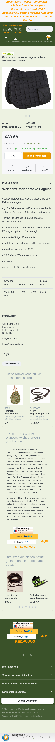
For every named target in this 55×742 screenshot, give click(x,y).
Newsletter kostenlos (14, 692)
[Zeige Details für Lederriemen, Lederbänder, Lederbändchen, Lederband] (15, 581)
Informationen (10, 667)
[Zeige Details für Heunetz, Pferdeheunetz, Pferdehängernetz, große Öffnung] (15, 395)
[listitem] (27, 88)
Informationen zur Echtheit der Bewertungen (27, 739)
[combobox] (39, 29)
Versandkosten (33, 143)
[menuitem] (11, 363)
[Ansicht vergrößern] (27, 88)
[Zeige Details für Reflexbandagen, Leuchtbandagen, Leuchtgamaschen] (40, 581)
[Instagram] (31, 655)
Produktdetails (10, 182)
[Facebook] (24, 655)
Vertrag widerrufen (27, 700)
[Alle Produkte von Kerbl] (8, 53)
